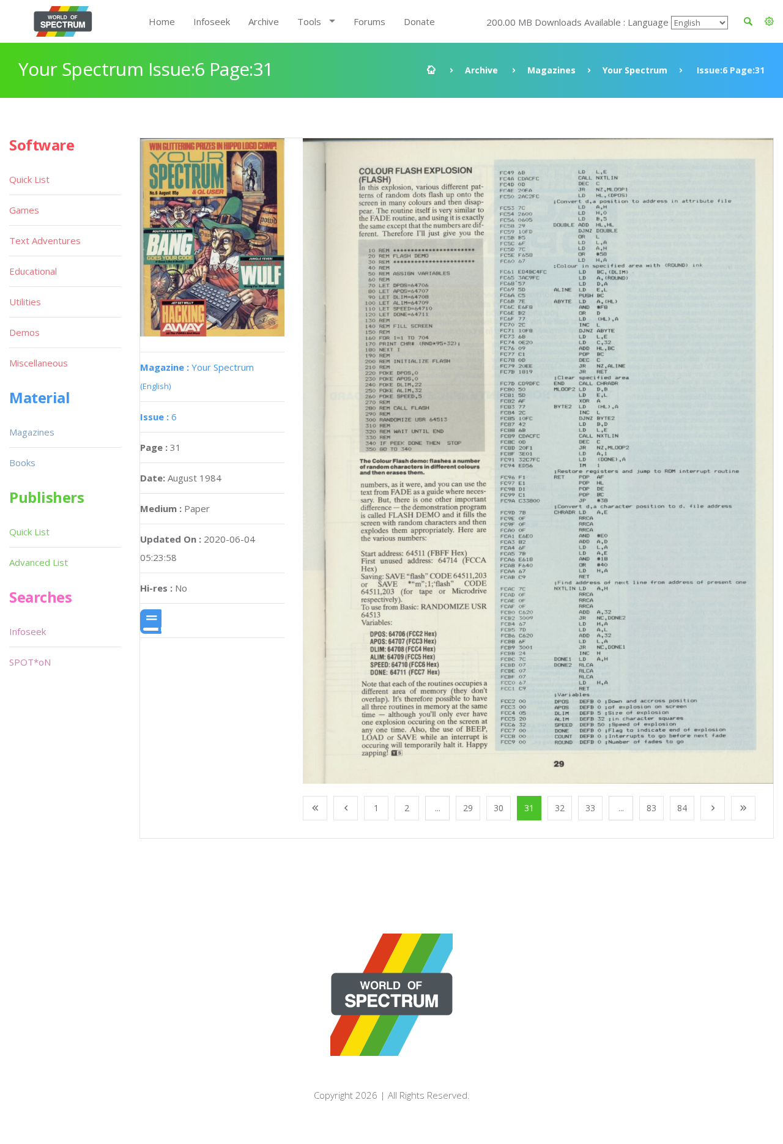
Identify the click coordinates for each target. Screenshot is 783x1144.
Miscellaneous (38, 363)
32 (560, 808)
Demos (24, 332)
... (437, 808)
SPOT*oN (30, 662)
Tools (309, 21)
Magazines (551, 70)
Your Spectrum (635, 70)
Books (22, 462)
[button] (769, 21)
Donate (419, 21)
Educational (33, 271)
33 (590, 808)
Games (24, 210)
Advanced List (38, 562)
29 (468, 808)
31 (529, 808)
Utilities (25, 301)
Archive (263, 21)
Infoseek (211, 21)
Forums (369, 21)
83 (651, 808)
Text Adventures (45, 240)
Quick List (29, 179)
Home (162, 21)
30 (498, 808)
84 (682, 808)
